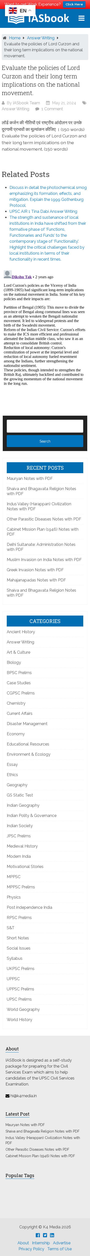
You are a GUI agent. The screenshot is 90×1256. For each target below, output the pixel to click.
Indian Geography (23, 805)
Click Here (74, 4)
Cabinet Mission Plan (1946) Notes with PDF (40, 1156)
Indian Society (20, 825)
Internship (41, 1243)
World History (19, 1019)
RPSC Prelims (19, 917)
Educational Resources (28, 744)
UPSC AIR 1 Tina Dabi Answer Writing (43, 211)
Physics (14, 897)
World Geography (23, 1009)
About (23, 1243)
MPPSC (13, 876)
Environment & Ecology (28, 754)
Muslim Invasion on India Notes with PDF (44, 559)
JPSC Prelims (19, 836)
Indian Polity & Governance (31, 815)
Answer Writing (40, 38)
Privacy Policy (31, 1249)
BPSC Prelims (19, 672)
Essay (12, 764)
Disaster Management (27, 723)
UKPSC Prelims (20, 968)
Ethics (12, 774)
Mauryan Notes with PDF (30, 478)
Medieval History (22, 846)
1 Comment (52, 109)
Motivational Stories (25, 866)
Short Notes (18, 938)
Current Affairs (19, 713)
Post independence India (29, 907)
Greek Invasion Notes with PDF (35, 570)
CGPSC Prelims (21, 693)
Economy (16, 734)
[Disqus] (45, 330)
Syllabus (14, 958)
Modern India (19, 856)
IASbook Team (26, 103)
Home (14, 38)
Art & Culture (18, 652)
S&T (10, 927)
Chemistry (16, 703)
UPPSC (13, 978)
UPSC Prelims (19, 999)
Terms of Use (59, 1249)
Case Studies (19, 683)
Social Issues (18, 948)
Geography (17, 785)
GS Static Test (20, 795)
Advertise (61, 1243)
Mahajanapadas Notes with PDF (36, 580)
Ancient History (21, 631)
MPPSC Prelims (21, 887)
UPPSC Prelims (20, 989)
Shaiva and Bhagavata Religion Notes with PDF (43, 1131)
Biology (14, 662)
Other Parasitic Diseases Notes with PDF (44, 519)
